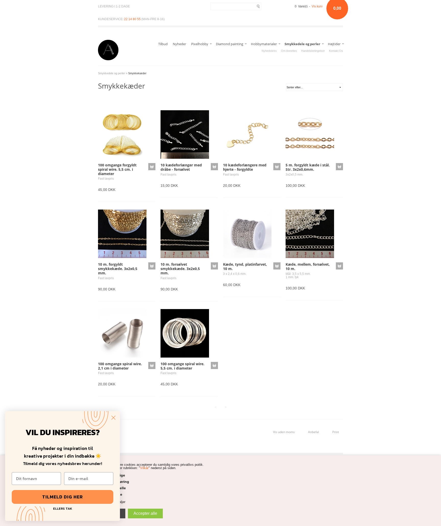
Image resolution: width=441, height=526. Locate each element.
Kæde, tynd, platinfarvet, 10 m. (245, 266)
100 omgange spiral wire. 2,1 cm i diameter (120, 366)
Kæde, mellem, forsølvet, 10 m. (308, 266)
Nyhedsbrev (269, 50)
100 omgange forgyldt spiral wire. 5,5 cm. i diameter (117, 169)
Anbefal (313, 432)
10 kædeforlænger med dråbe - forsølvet (181, 167)
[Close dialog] (113, 417)
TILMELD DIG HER (62, 496)
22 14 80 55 (132, 19)
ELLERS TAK (62, 508)
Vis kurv (317, 6)
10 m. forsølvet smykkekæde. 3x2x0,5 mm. (180, 268)
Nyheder (179, 44)
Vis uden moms (284, 432)
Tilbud (163, 44)
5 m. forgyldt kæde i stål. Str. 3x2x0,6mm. (308, 167)
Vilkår (144, 468)
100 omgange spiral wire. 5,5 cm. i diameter (182, 366)
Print (335, 432)
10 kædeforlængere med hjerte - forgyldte (244, 167)
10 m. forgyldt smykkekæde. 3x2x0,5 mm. (117, 268)
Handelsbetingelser (313, 50)
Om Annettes (289, 50)
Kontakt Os (336, 50)
